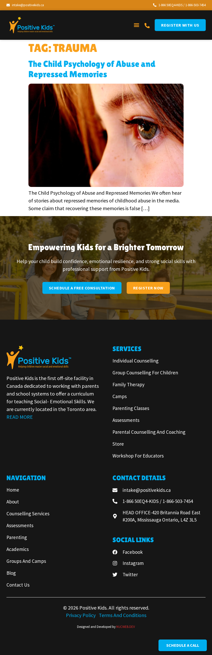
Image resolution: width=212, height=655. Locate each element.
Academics (17, 549)
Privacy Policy (81, 615)
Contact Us (17, 585)
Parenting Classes (130, 408)
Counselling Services (27, 513)
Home (12, 490)
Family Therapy (128, 384)
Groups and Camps (26, 561)
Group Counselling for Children (145, 372)
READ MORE (19, 417)
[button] (136, 25)
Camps (119, 396)
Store (118, 444)
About (12, 502)
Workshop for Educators (138, 456)
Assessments (125, 420)
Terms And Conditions (122, 615)
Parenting (16, 537)
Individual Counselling (135, 361)
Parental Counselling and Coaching (148, 432)
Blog (11, 573)
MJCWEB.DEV (125, 627)
